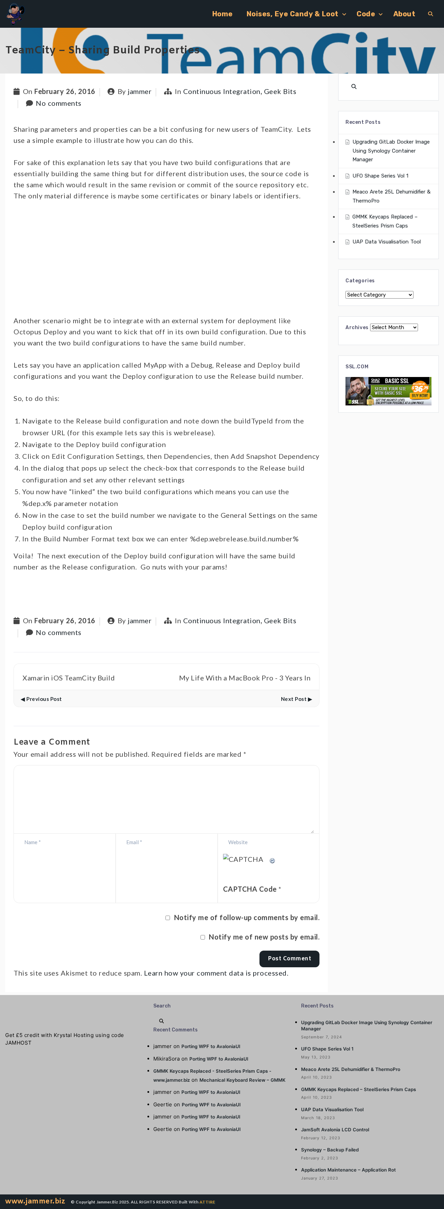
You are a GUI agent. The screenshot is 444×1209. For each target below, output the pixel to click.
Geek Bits (280, 91)
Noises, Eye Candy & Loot (293, 14)
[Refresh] (272, 859)
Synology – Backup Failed (330, 1149)
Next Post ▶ (297, 699)
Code (366, 14)
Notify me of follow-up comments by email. (247, 917)
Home (222, 14)
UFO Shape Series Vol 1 (380, 176)
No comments (59, 103)
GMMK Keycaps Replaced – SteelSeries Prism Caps (358, 1089)
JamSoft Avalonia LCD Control (335, 1129)
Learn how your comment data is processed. (216, 973)
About (404, 14)
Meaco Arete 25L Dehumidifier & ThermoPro (350, 1069)
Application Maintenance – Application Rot (348, 1170)
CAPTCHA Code (250, 889)
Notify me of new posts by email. (264, 937)
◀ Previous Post (41, 699)
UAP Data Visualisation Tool (386, 242)
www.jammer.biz (35, 1201)
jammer (140, 91)
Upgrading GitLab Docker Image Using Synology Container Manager (391, 151)
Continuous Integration (222, 91)
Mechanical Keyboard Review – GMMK (242, 1080)
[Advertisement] (166, 260)
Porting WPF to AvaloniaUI (210, 1046)
